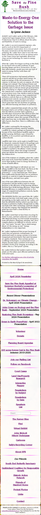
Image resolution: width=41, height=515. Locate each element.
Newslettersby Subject (20, 391)
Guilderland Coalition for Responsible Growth (20, 469)
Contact (20, 501)
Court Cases (21, 371)
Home (21, 269)
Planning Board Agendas (20, 343)
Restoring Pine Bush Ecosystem (17, 314)
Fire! (20, 423)
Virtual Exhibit (20, 428)
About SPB (20, 452)
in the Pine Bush (27, 350)
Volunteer (20, 331)
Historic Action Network (20, 476)
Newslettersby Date (20, 398)
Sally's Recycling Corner (20, 445)
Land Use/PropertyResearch (21, 377)
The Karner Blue (20, 419)
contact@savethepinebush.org (10, 511)
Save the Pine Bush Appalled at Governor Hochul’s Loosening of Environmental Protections (20, 286)
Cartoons (20, 440)
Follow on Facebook (21, 364)
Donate (20, 336)
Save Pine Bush (24, 4)
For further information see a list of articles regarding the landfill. (18, 258)
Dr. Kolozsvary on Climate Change (20, 300)
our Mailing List (23, 359)
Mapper (20, 385)
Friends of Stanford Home (20, 483)
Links (20, 494)
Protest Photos (20, 489)
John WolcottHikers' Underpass (20, 434)
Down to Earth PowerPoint (14, 321)
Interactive (20, 383)
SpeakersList (20, 405)
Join (12, 359)
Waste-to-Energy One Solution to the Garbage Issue (20, 22)
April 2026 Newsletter (20, 276)
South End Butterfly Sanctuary (21, 463)
